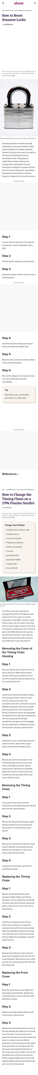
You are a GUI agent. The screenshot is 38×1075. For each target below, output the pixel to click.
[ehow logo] (19, 3)
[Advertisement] (19, 48)
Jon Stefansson (8, 24)
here (13, 75)
